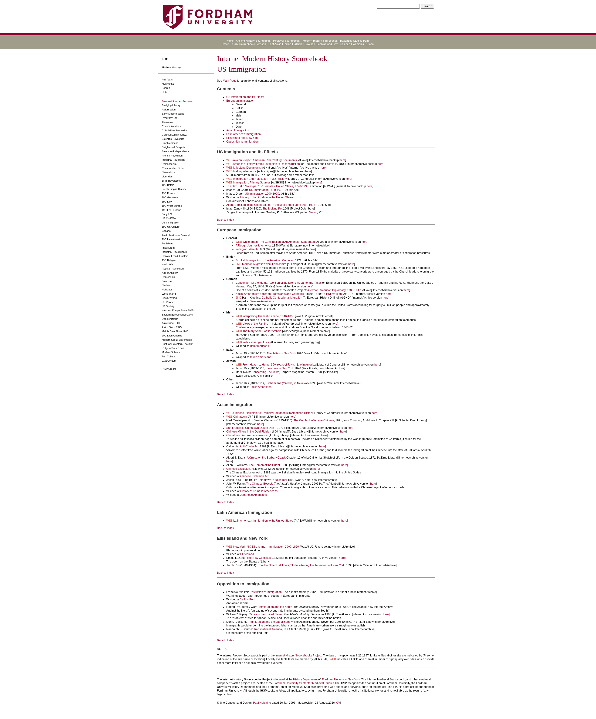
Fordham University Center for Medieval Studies (304, 683)
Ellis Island (247, 554)
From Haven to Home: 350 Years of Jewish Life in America (279, 364)
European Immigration (240, 100)
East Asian (274, 44)
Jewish (309, 44)
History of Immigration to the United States (266, 197)
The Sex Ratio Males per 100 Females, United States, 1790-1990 (267, 186)
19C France (168, 193)
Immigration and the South (275, 607)
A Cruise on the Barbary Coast (266, 457)
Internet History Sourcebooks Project (298, 655)
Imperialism (168, 247)
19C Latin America (172, 239)
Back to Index (225, 219)
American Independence (175, 151)
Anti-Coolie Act (249, 446)
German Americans (262, 301)
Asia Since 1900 (171, 323)
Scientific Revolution (173, 138)
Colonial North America (174, 130)
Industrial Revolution (173, 159)
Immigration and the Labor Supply (271, 621)
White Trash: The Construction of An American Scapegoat (279, 241)
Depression (168, 277)
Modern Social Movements (177, 339)
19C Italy (167, 201)
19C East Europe (171, 210)
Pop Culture (168, 356)
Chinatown (240, 416)
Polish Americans (260, 387)
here (342, 160)
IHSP (165, 59)
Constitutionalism (171, 126)
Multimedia (168, 83)
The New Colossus (259, 557)
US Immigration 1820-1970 (266, 190)
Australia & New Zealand (176, 235)
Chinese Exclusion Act (240, 468)
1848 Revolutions (171, 180)
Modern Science (171, 352)
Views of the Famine (255, 323)
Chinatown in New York (272, 480)
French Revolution (172, 155)
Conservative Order (173, 168)
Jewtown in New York (280, 368)
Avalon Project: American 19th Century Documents (265, 160)
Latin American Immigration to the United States (263, 520)
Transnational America (268, 629)
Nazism (166, 285)
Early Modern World (173, 113)
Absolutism (168, 122)
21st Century (169, 360)
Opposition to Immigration (242, 141)
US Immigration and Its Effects (245, 97)
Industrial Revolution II (174, 251)
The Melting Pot (272, 208)
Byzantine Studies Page (354, 40)
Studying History (171, 105)
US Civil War (169, 218)
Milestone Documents (247, 167)
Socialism (167, 243)
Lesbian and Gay (327, 44)
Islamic (298, 44)
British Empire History (174, 189)
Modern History (171, 67)
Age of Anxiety (170, 272)
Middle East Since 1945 (175, 331)
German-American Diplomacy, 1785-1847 (334, 290)
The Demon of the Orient (264, 465)
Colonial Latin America (174, 134)
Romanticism (169, 164)
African (261, 44)
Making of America (245, 171)
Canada (166, 231)
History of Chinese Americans (259, 491)
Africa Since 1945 (172, 327)
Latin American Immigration (243, 134)
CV (338, 702)
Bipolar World (169, 297)
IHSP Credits (169, 368)
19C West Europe (172, 205)
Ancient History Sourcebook (253, 40)
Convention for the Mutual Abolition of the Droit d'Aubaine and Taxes (279, 282)
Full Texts (167, 79)
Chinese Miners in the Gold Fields (247, 431)
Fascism (167, 281)
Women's (358, 44)
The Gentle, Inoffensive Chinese (314, 420)
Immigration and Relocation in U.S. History (260, 178)
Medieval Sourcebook (286, 40)
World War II (169, 293)
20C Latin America (172, 335)
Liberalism (167, 176)
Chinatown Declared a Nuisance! (247, 435)
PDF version (334, 294)
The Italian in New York (281, 353)
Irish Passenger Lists (256, 342)
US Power (167, 302)
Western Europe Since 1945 (177, 310)
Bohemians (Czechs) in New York (288, 383)
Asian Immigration (237, 130)
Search (166, 88)
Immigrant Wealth (247, 249)
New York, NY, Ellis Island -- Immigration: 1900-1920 (266, 546)
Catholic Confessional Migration (282, 297)
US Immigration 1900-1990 (262, 193)
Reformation (169, 109)
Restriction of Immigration (266, 592)
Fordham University (334, 679)
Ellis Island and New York (242, 138)
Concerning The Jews (265, 372)
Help (164, 92)
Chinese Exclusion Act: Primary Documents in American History (273, 413)
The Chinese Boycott (259, 483)
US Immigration (170, 222)
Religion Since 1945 (173, 348)
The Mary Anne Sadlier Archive (262, 331)
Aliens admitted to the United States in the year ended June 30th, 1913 (270, 204)
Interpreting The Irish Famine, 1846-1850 (268, 316)
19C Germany (170, 197)
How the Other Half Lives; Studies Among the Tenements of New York (301, 565)
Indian (287, 44)
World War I (168, 264)
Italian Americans (260, 357)
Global (370, 44)
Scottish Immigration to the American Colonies (265, 260)
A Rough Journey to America (253, 245)
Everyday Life (169, 118)
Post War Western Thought (177, 344)
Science (345, 44)
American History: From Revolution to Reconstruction (266, 164)
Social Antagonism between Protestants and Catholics (270, 294)
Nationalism (168, 172)
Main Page (230, 80)
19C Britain (168, 184)
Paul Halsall (260, 702)
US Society (168, 306)
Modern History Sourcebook (320, 40)
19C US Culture (170, 226)
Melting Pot (316, 212)
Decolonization (170, 318)
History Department (305, 679)
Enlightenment (170, 143)
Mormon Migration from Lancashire (264, 264)
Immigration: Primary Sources (252, 182)
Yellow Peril (247, 599)
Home (230, 40)
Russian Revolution (173, 268)
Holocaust (167, 289)
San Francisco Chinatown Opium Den (250, 427)
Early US (167, 214)
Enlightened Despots (173, 147)
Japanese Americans (253, 494)
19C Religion (169, 260)
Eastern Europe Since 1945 (177, 314)
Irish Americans (259, 346)
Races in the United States (265, 614)
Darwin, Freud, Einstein (175, 256)
